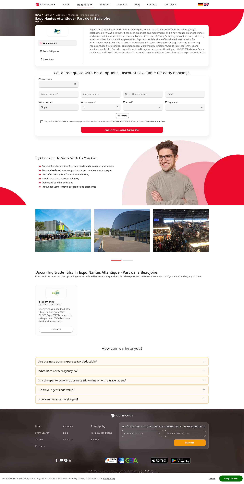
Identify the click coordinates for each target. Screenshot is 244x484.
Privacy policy (98, 426)
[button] (122, 361)
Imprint (95, 439)
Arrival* (129, 102)
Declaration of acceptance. (155, 121)
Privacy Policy (136, 121)
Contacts (152, 4)
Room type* (47, 102)
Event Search (42, 432)
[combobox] (59, 84)
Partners (105, 4)
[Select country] (127, 94)
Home (66, 4)
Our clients (171, 4)
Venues (48, 14)
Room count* (89, 102)
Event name (46, 79)
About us (122, 4)
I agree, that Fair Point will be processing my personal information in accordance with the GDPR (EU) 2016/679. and (105, 121)
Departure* (173, 102)
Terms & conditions (101, 432)
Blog (137, 4)
